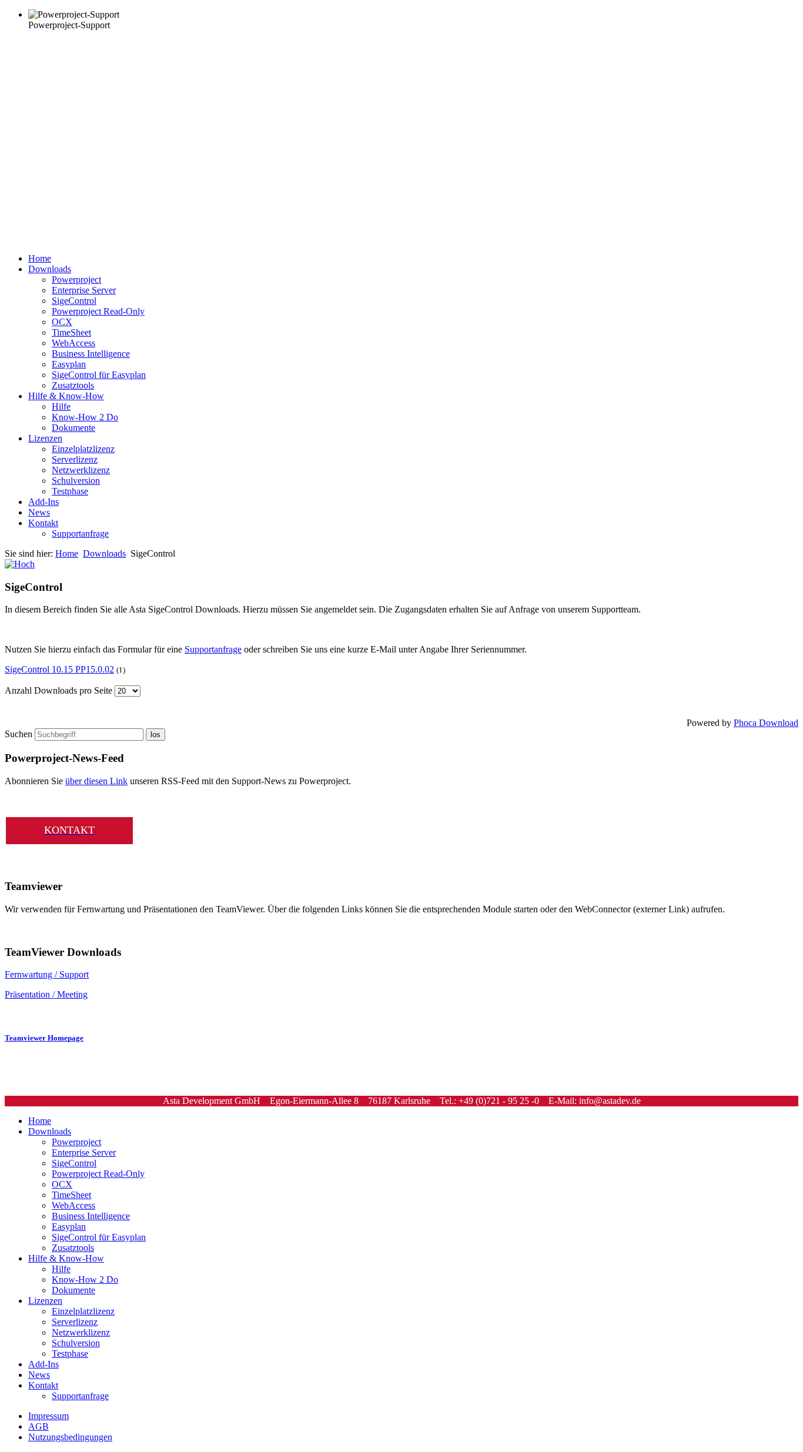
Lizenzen (45, 438)
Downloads (49, 269)
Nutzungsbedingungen (70, 1437)
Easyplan (69, 364)
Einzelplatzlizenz (83, 449)
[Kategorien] (20, 564)
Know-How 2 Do (85, 417)
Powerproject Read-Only (98, 311)
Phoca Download (766, 723)
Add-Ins (43, 502)
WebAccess (73, 343)
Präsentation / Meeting (46, 994)
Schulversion (76, 481)
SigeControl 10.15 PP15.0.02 (59, 669)
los (155, 734)
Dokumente (73, 428)
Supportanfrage (80, 533)
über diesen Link (96, 781)
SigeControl (74, 301)
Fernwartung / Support (47, 974)
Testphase (70, 491)
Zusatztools (73, 385)
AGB (38, 1426)
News (39, 512)
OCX (62, 322)
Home (39, 258)
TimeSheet (71, 332)
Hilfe (61, 406)
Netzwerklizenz (81, 470)
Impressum (48, 1416)
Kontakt (43, 523)
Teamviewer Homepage (44, 1037)
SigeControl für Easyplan (99, 375)
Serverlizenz (75, 459)
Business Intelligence (91, 354)
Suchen (18, 734)
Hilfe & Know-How (66, 396)
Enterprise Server (84, 290)
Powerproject (76, 280)
